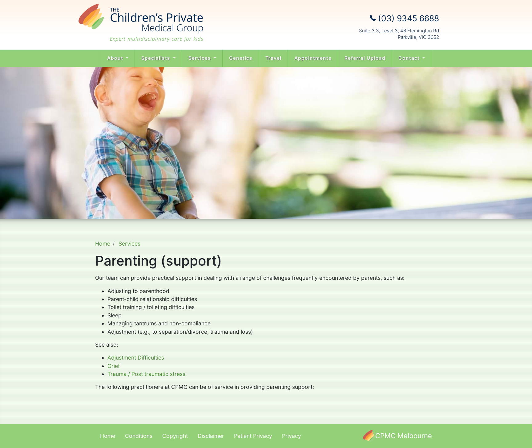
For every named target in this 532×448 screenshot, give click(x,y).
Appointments (313, 58)
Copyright (175, 436)
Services (200, 58)
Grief (113, 366)
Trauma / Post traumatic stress (146, 374)
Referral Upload (365, 58)
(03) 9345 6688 (407, 18)
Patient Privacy (253, 436)
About (116, 58)
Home (102, 243)
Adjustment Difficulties (135, 357)
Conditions (138, 436)
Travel (273, 58)
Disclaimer (211, 436)
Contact (409, 58)
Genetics (240, 58)
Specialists (156, 58)
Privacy (291, 436)
